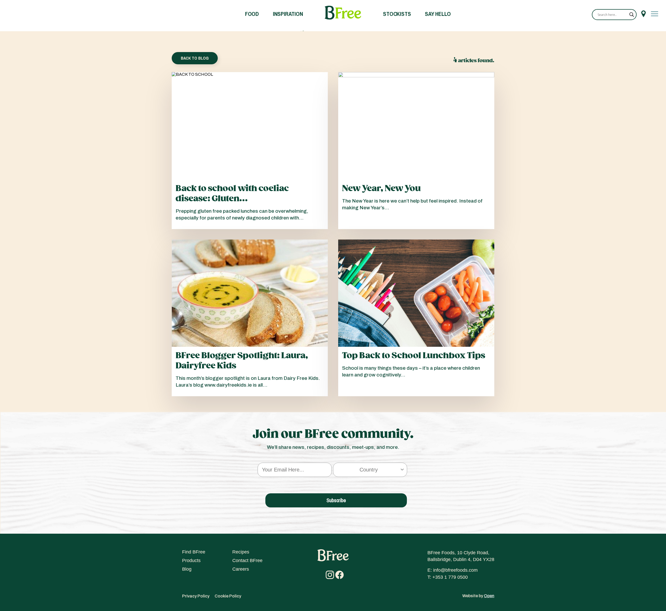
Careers (240, 569)
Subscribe (336, 500)
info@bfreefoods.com (455, 570)
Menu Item (643, 13)
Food (252, 14)
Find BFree (193, 552)
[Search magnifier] (631, 14)
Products (191, 560)
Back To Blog (195, 58)
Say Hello (438, 14)
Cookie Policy (228, 596)
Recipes (240, 552)
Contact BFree (247, 560)
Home (343, 13)
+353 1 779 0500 (450, 577)
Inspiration (288, 14)
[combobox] (368, 470)
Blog (186, 569)
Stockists (397, 14)
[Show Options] (402, 470)
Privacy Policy (195, 596)
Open (489, 596)
